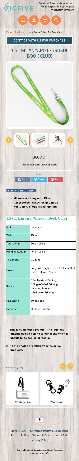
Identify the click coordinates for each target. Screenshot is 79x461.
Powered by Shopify (39, 453)
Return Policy (20, 435)
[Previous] (9, 140)
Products (19, 32)
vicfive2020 (38, 450)
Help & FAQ (18, 430)
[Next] (70, 140)
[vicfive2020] (18, 6)
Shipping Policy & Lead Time (49, 430)
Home (9, 32)
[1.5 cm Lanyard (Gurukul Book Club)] (22, 140)
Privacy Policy (39, 440)
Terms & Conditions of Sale (50, 435)
